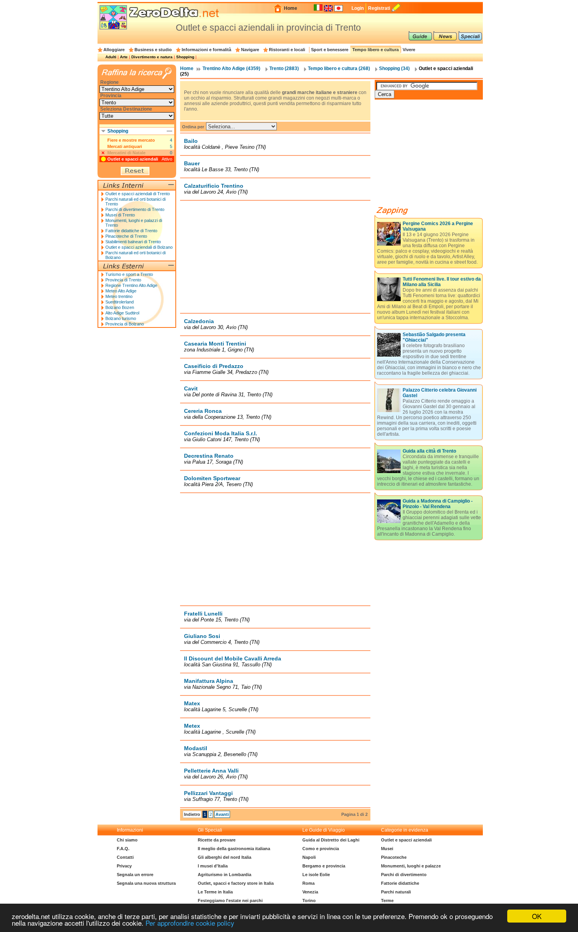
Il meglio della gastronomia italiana (234, 848)
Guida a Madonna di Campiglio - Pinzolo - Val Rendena (438, 503)
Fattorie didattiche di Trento (131, 230)
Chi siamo (127, 840)
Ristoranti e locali (287, 49)
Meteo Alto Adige (120, 290)
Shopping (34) (394, 68)
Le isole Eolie (316, 874)
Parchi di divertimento (404, 874)
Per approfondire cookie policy (189, 923)
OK (536, 916)
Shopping (185, 57)
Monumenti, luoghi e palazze (411, 866)
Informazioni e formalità (206, 49)
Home (290, 8)
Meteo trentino (119, 296)
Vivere (409, 49)
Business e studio (153, 49)
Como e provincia (320, 848)
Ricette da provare (217, 840)
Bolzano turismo (120, 318)
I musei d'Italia (213, 866)
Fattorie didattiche (400, 883)
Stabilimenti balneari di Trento (133, 241)
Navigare (250, 49)
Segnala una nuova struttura (146, 883)
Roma (308, 883)
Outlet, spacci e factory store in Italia (236, 883)
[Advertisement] (275, 257)
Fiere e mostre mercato (131, 140)
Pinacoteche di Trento (126, 236)
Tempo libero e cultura (375, 49)
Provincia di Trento (123, 279)
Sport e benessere (329, 49)
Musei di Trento (120, 215)
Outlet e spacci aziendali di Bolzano (139, 247)
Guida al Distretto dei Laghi (330, 840)
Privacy (124, 866)
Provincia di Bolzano (124, 324)
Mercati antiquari (124, 146)
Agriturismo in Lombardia (224, 874)
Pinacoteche (394, 857)
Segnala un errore (135, 874)
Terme (387, 900)
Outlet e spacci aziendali (132, 159)
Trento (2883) (284, 68)
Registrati (379, 8)
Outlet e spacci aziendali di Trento (137, 193)
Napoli (309, 857)
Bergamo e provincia (323, 866)
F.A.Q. (123, 848)
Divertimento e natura (152, 57)
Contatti (125, 857)
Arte (124, 57)
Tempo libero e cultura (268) (339, 68)
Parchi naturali (396, 891)
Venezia (310, 891)
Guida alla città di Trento (429, 451)
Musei (387, 848)
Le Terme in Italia (215, 891)
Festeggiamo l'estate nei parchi (230, 900)
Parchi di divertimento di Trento (134, 209)
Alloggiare (114, 49)
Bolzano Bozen (119, 307)
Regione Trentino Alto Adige (131, 285)
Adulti (110, 57)
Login (358, 8)
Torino (309, 900)
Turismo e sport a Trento (129, 274)
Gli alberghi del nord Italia (224, 857)
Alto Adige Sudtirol (122, 313)
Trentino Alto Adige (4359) (231, 68)
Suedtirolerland (119, 302)
